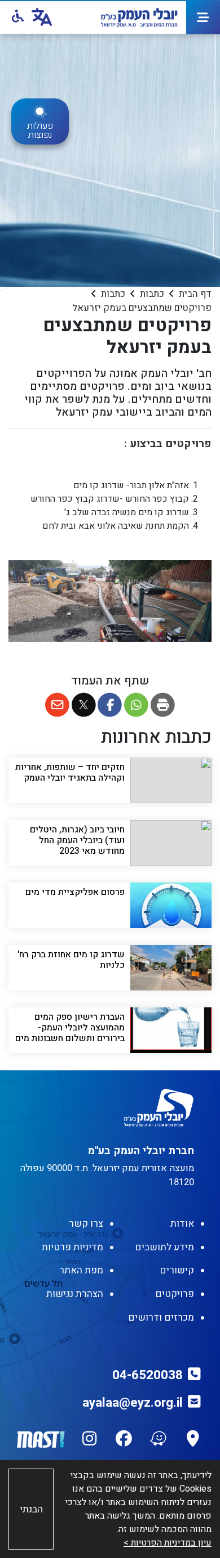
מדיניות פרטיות (72, 1247)
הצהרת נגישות (74, 1294)
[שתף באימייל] (57, 705)
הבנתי (31, 1509)
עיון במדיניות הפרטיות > (168, 1543)
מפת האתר (81, 1270)
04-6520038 (147, 1375)
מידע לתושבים (164, 1247)
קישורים (177, 1270)
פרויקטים (174, 1294)
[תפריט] (203, 17)
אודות (182, 1224)
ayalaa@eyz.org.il (132, 1403)
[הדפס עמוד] (163, 705)
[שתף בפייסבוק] (110, 705)
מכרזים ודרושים (161, 1318)
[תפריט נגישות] (17, 17)
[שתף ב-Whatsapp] (136, 705)
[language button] (41, 17)
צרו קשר (86, 1224)
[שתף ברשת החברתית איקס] (84, 705)
